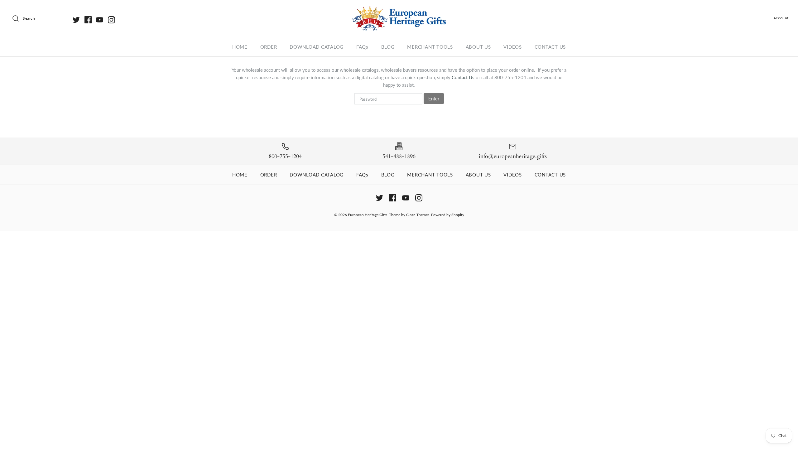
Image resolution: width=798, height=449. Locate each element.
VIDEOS (512, 47)
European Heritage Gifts (367, 214)
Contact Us (464, 77)
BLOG (388, 47)
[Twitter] (76, 19)
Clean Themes (417, 214)
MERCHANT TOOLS (430, 47)
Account (781, 18)
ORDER (268, 47)
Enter (433, 98)
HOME (240, 47)
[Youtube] (99, 19)
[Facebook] (88, 19)
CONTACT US (550, 47)
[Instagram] (111, 19)
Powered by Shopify (447, 214)
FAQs (362, 47)
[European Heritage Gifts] (399, 10)
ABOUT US (478, 47)
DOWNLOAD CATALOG (317, 47)
